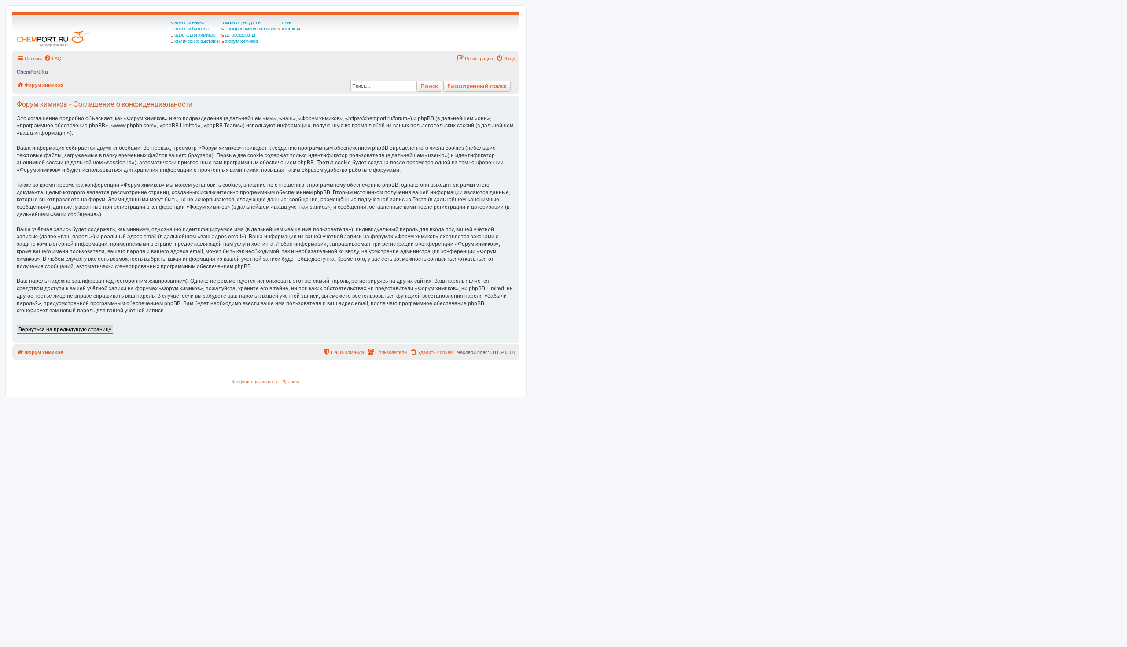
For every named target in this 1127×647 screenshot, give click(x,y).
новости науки (189, 22)
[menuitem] (53, 58)
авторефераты (240, 34)
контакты (291, 28)
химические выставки (197, 41)
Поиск (429, 86)
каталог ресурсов (243, 22)
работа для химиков (194, 34)
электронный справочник (250, 28)
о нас (287, 22)
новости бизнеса (191, 28)
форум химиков (241, 41)
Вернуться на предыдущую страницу (64, 329)
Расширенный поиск (477, 86)
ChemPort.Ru (32, 71)
